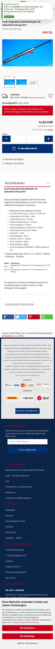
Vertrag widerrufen (27, 411)
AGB (7, 481)
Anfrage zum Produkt (14, 163)
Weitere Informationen (27, 643)
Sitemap (9, 527)
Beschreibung (15, 183)
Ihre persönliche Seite (15, 521)
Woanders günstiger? (14, 159)
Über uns (9, 515)
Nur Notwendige (27, 636)
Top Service (10, 578)
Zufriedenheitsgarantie (15, 572)
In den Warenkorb (27, 148)
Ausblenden (9, 16)
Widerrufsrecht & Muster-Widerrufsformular (24, 470)
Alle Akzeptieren (27, 628)
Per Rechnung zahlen (14, 550)
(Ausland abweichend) (37, 98)
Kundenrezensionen (19, 304)
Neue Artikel (10, 532)
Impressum (10, 492)
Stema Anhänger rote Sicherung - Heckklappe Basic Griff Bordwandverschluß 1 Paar (23, 9)
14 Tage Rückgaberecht (15, 555)
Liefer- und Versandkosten (17, 476)
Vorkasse (9, 561)
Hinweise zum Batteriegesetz (18, 498)
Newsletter (10, 510)
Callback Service (12, 567)
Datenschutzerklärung (29, 622)
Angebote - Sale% (13, 538)
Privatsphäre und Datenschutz (18, 487)
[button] (6, 139)
